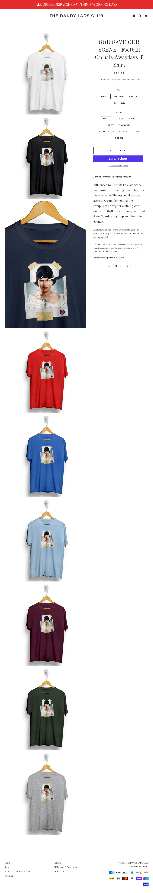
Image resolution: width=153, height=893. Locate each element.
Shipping (114, 79)
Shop (6, 867)
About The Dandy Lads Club (17, 871)
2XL (123, 103)
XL (114, 103)
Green (119, 138)
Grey (110, 125)
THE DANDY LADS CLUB (77, 15)
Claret (124, 131)
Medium (119, 96)
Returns (57, 862)
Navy (132, 118)
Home (7, 862)
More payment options (118, 166)
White (106, 118)
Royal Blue (106, 131)
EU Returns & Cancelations (66, 867)
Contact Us (59, 871)
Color (119, 112)
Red (136, 131)
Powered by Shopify (139, 866)
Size (119, 90)
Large (133, 96)
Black (120, 118)
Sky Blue (124, 125)
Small (105, 96)
